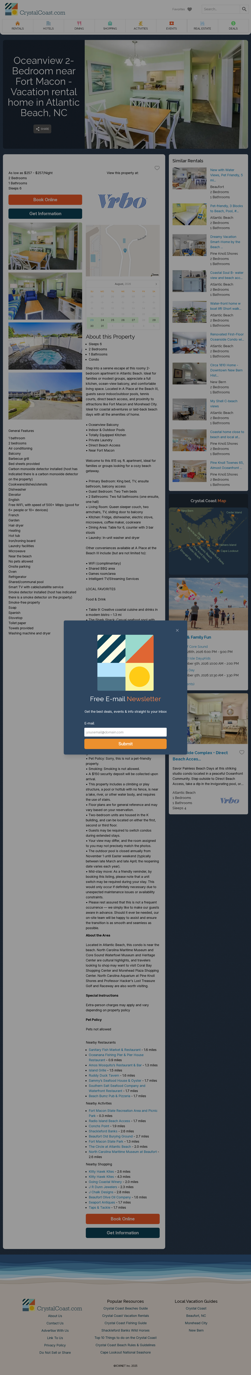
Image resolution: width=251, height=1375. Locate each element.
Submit (126, 743)
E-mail (89, 723)
